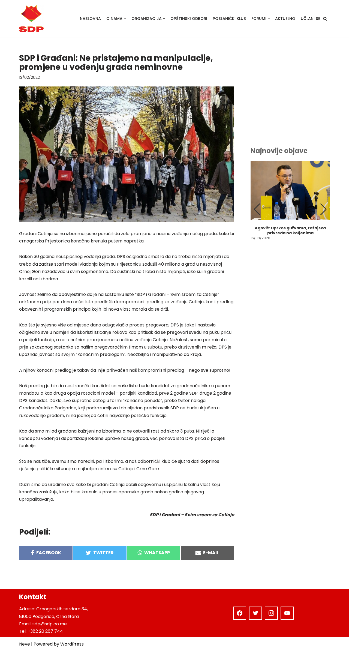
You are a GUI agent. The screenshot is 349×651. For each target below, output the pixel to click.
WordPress (72, 644)
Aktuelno (285, 18)
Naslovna (90, 18)
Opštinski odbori (188, 18)
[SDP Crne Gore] (31, 18)
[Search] (325, 19)
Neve (24, 644)
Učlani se (310, 18)
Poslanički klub (229, 18)
